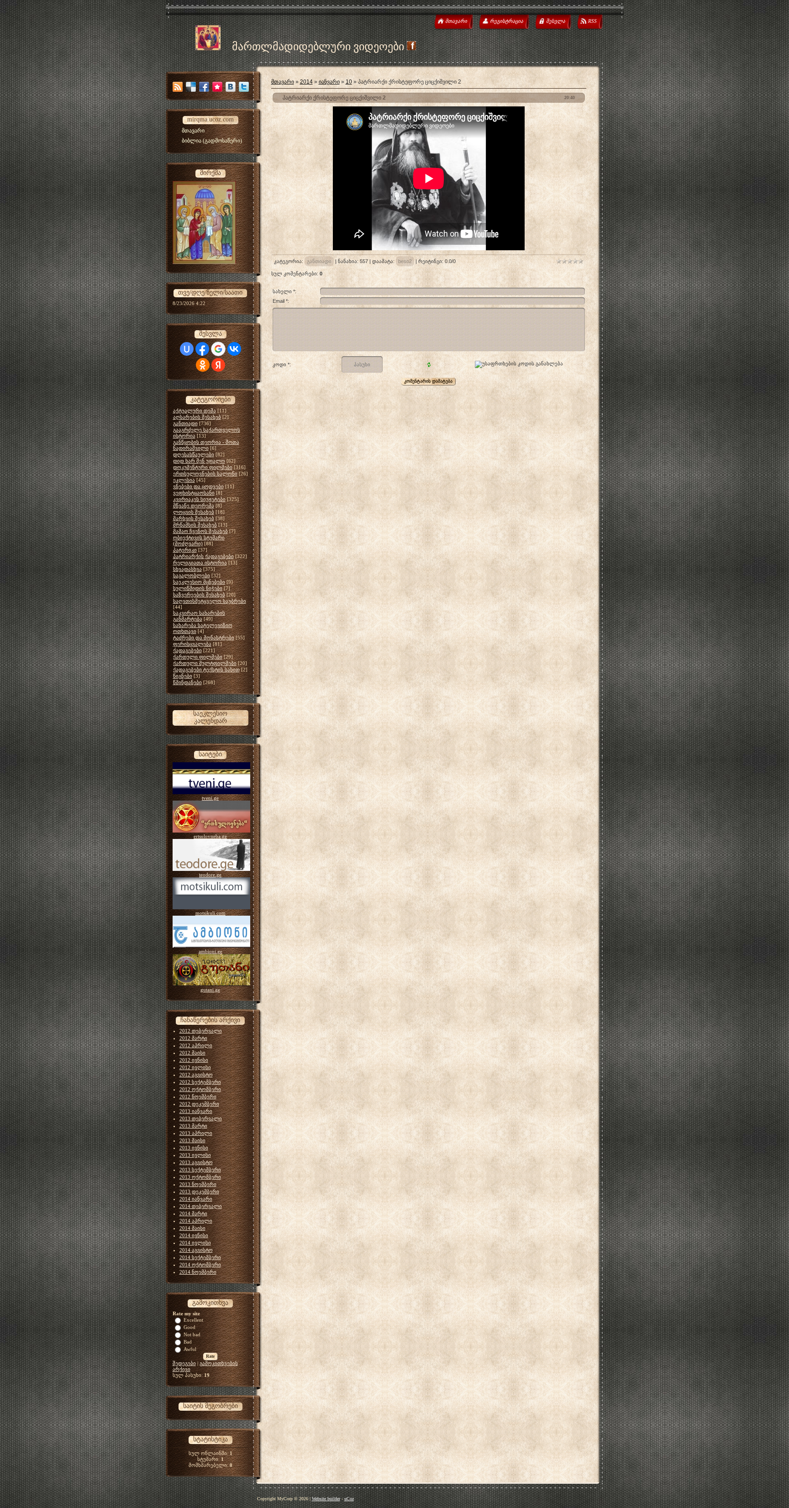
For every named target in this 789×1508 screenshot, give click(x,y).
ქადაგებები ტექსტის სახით (206, 669)
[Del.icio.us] (191, 87)
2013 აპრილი (195, 1133)
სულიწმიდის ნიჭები (197, 588)
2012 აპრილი (195, 1045)
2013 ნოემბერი (197, 1184)
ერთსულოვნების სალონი (205, 473)
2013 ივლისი (195, 1155)
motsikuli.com (210, 913)
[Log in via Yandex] (218, 365)
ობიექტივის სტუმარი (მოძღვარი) (199, 540)
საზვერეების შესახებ (199, 594)
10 (349, 82)
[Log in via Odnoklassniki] (203, 365)
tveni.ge (210, 798)
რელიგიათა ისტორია (200, 562)
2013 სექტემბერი (200, 1169)
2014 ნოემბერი (197, 1272)
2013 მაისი (192, 1140)
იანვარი (329, 82)
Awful (190, 1349)
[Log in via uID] (187, 349)
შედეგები (184, 1363)
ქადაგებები (187, 650)
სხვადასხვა (187, 569)
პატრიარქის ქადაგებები (203, 556)
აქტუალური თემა (194, 410)
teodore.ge (210, 874)
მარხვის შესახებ (193, 518)
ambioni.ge (210, 951)
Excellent (193, 1320)
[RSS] (178, 87)
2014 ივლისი (195, 1242)
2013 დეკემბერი (199, 1191)
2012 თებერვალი (200, 1030)
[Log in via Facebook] (202, 349)
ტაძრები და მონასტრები (203, 637)
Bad (188, 1342)
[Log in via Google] (218, 349)
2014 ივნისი (193, 1235)
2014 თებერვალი (200, 1206)
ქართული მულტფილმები (205, 663)
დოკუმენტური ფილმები (202, 467)
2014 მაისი (192, 1228)
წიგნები (182, 676)
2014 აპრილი (195, 1220)
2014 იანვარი (195, 1199)
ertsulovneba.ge (210, 836)
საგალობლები (191, 575)
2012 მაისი (192, 1052)
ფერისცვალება (192, 644)
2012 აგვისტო (196, 1074)
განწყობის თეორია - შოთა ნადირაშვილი (206, 445)
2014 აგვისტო (196, 1250)
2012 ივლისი (195, 1067)
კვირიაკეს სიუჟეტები (199, 499)
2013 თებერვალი (200, 1118)
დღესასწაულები (193, 454)
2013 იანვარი (195, 1111)
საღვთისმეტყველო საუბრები (209, 601)
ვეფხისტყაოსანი (194, 493)
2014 (306, 82)
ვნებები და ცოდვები (198, 486)
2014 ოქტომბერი (200, 1264)
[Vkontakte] (231, 87)
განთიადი (185, 423)
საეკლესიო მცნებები (199, 582)
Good (189, 1327)
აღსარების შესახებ (197, 417)
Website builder (326, 1498)
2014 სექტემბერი (200, 1257)
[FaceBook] (204, 87)
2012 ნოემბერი (197, 1096)
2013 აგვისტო (196, 1162)
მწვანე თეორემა (193, 505)
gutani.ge (210, 989)
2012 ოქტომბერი (200, 1089)
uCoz (349, 1498)
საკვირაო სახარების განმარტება (199, 616)
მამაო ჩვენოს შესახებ (200, 531)
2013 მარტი (193, 1125)
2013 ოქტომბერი (200, 1177)
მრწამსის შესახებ (195, 524)
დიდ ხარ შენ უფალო (199, 461)
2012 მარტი (193, 1038)
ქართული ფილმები (197, 656)
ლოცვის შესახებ (193, 512)
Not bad (192, 1334)
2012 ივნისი (193, 1060)
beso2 (405, 261)
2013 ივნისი (193, 1147)
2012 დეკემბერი (199, 1104)
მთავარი (282, 82)
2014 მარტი (193, 1213)
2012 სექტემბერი (200, 1082)
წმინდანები (187, 682)
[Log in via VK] (234, 349)
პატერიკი (185, 550)
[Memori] (217, 87)
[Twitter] (244, 87)
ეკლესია (184, 480)
